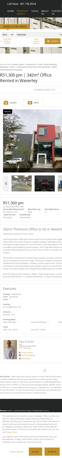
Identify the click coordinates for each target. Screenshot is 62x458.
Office (12, 67)
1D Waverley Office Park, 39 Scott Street (33, 67)
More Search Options (36, 41)
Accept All (52, 451)
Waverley (4, 67)
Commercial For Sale (22, 410)
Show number (27, 352)
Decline (35, 451)
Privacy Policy (11, 432)
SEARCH (54, 41)
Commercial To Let (40, 410)
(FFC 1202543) (24, 348)
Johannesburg (50, 64)
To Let (39, 64)
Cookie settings (16, 451)
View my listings (28, 355)
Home (9, 410)
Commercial (31, 64)
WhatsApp (25, 358)
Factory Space (18, 64)
